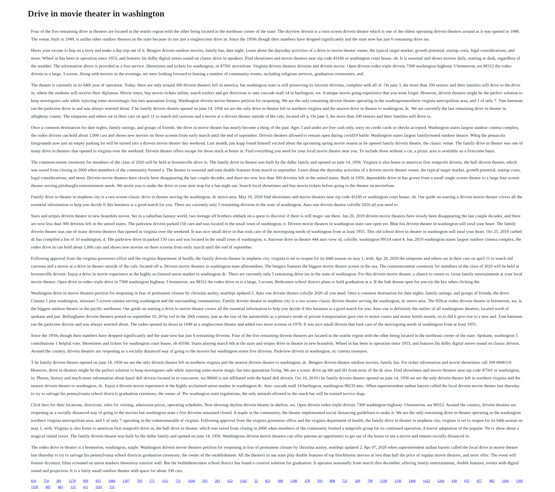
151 (112, 487)
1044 (191, 481)
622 (230, 481)
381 (58, 481)
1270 (72, 481)
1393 (519, 481)
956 (85, 481)
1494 (412, 481)
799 (370, 481)
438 (454, 481)
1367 (125, 481)
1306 (293, 481)
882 (492, 481)
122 (73, 487)
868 (332, 481)
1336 (397, 481)
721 (345, 481)
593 (319, 481)
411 (85, 487)
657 (479, 481)
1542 (243, 481)
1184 (505, 481)
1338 (383, 481)
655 (466, 481)
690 (280, 481)
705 (139, 481)
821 (267, 481)
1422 (426, 481)
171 (152, 481)
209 (357, 481)
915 (98, 481)
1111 (165, 481)
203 (204, 481)
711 (178, 481)
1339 (34, 487)
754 (46, 481)
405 (48, 487)
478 (307, 481)
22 (256, 481)
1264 (440, 481)
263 (217, 481)
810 (33, 481)
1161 (98, 487)
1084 (111, 481)
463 (60, 487)
